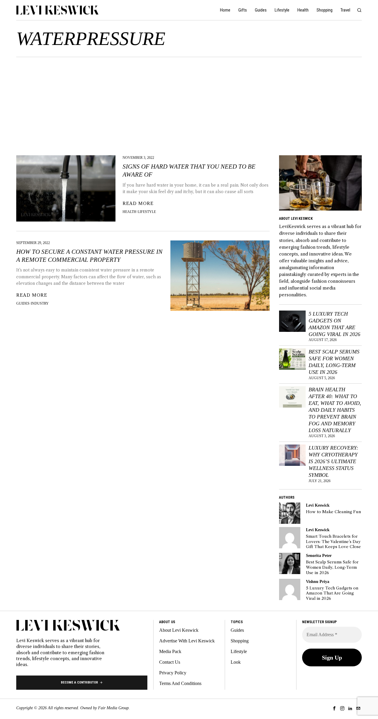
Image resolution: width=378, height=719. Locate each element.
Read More (138, 203)
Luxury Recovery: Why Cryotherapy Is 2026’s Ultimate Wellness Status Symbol (333, 461)
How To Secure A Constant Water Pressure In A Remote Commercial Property (89, 255)
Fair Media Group (113, 708)
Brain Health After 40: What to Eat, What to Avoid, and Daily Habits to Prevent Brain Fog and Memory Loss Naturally (335, 410)
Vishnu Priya (317, 581)
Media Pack (170, 651)
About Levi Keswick (178, 630)
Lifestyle (147, 212)
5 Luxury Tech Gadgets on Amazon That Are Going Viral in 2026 (334, 324)
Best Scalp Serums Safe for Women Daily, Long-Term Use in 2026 (334, 362)
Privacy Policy (172, 672)
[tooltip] (289, 513)
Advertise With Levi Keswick (187, 640)
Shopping (240, 640)
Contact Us (169, 662)
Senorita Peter (319, 555)
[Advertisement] (189, 101)
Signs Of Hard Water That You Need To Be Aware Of (189, 170)
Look (236, 662)
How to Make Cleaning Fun (333, 511)
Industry (40, 303)
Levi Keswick (318, 505)
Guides (23, 303)
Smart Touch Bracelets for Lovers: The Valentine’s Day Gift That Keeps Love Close (333, 541)
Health (129, 212)
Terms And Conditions (180, 683)
